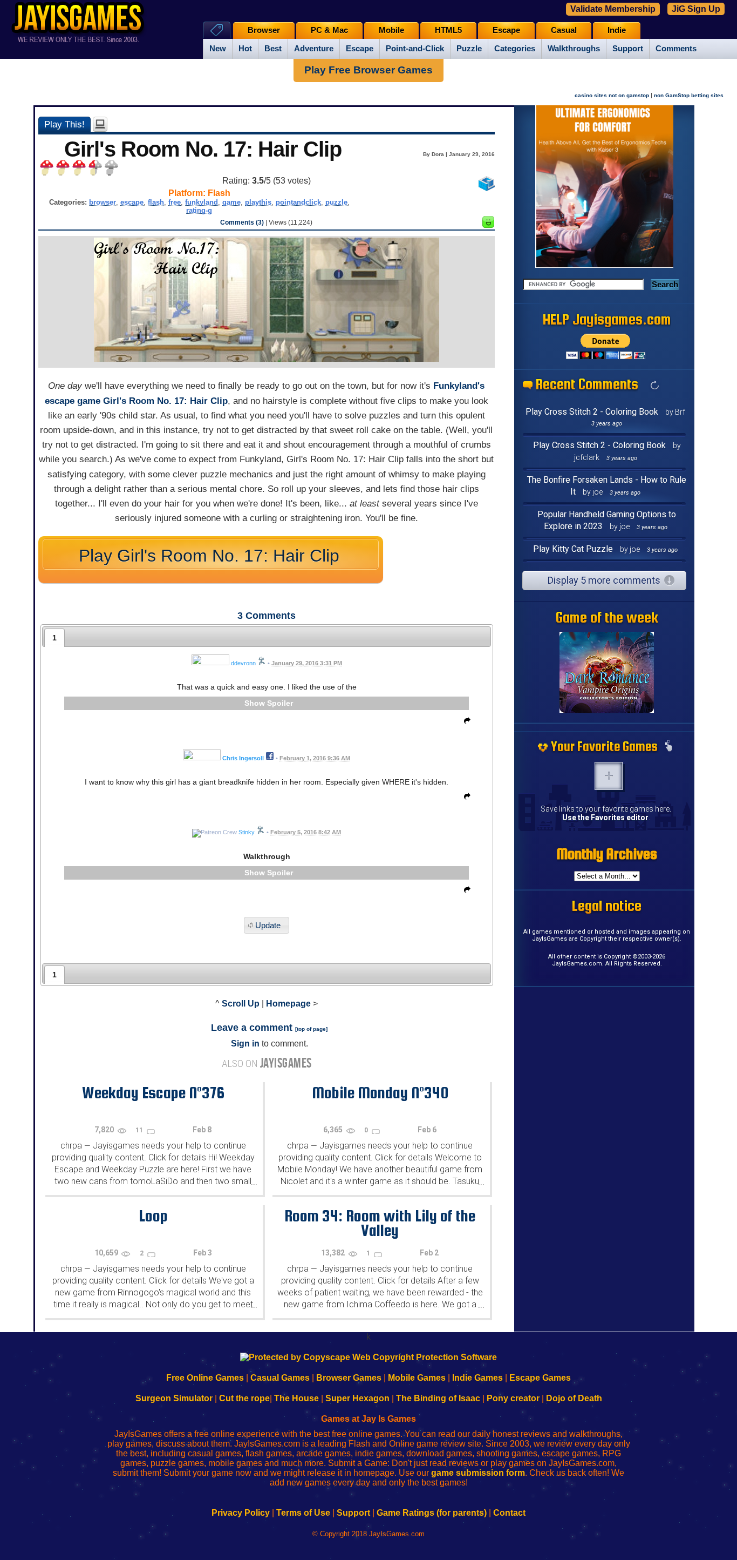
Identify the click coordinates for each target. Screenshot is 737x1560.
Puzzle (469, 48)
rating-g (199, 210)
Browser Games (348, 1377)
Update (268, 925)
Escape (359, 48)
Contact (509, 1512)
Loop (153, 1215)
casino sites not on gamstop (612, 95)
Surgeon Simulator (174, 1398)
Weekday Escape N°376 (153, 1092)
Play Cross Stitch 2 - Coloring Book (592, 412)
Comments (676, 48)
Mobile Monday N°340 (380, 1092)
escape (132, 202)
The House (296, 1398)
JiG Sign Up (696, 8)
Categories (514, 48)
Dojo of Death (574, 1398)
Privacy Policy (240, 1512)
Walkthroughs (574, 48)
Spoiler (280, 703)
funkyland (201, 202)
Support (627, 48)
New (217, 48)
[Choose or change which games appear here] (668, 747)
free (174, 202)
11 (140, 1130)
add (609, 776)
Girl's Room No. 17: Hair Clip (165, 401)
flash (156, 202)
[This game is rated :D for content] (488, 224)
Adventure (313, 48)
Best (273, 48)
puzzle (336, 202)
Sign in (245, 1043)
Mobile (391, 30)
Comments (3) (242, 222)
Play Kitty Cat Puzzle (573, 549)
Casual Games (280, 1377)
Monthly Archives (607, 853)
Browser (264, 30)
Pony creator (513, 1398)
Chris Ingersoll (243, 758)
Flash (219, 193)
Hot (245, 48)
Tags (216, 30)
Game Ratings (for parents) (432, 1512)
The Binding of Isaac (438, 1398)
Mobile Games (417, 1377)
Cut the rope (244, 1398)
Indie (617, 30)
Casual (564, 30)
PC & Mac (329, 30)
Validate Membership (613, 8)
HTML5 (448, 30)
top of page (311, 1029)
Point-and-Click (415, 48)
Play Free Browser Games (368, 70)
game (231, 202)
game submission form (478, 1472)
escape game (72, 401)
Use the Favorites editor (605, 817)
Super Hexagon (357, 1398)
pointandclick (298, 202)
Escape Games (540, 1377)
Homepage (288, 1003)
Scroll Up (241, 1003)
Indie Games (477, 1377)
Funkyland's (458, 386)
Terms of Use (303, 1512)
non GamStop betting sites (689, 95)
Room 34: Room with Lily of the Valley (379, 1222)
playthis (258, 202)
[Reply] (465, 722)
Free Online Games (205, 1377)
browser (102, 202)
